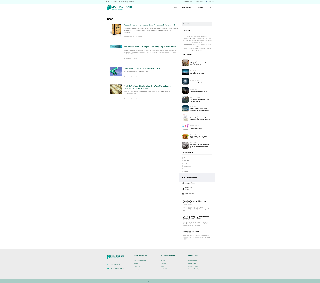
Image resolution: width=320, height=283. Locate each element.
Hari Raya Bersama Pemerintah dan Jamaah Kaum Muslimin (196, 217)
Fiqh (185, 163)
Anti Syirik (187, 158)
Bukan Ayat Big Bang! (196, 82)
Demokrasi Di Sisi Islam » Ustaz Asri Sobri (142, 68)
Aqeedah (186, 160)
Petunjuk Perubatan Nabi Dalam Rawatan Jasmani (195, 202)
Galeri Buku (187, 166)
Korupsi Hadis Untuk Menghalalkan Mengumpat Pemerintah (150, 47)
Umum (186, 169)
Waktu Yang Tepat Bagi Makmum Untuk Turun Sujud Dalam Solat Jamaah (200, 146)
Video (186, 171)
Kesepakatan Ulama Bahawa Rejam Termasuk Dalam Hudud (149, 25)
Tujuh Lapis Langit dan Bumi (198, 91)
